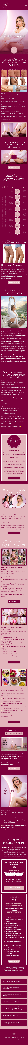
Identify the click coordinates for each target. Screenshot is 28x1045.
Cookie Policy (15, 1037)
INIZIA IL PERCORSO (14, 167)
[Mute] (25, 750)
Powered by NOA (17, 1039)
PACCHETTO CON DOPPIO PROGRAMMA (14, 888)
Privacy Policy (7, 1037)
